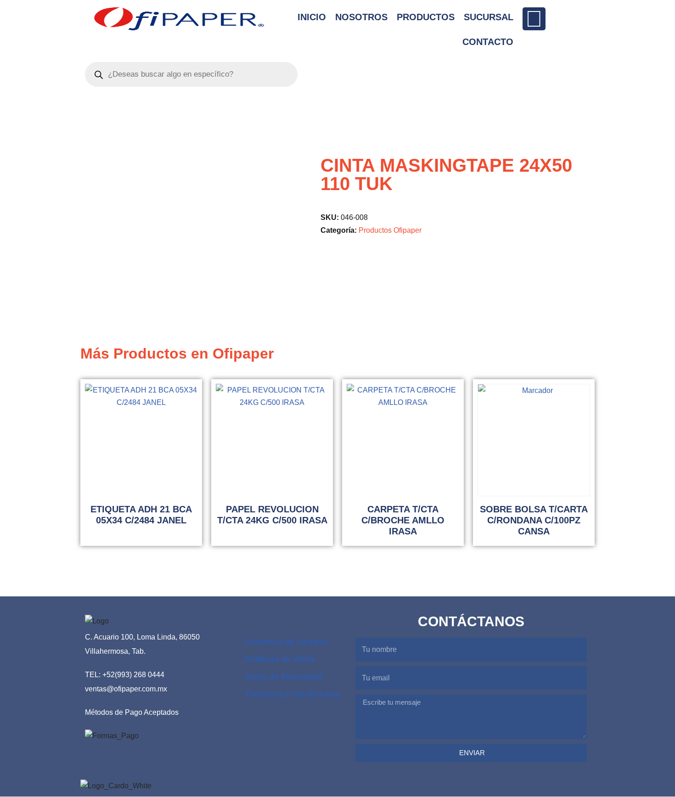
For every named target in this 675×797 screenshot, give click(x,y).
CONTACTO (487, 42)
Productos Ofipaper (390, 230)
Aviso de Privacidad (284, 676)
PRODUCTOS (426, 17)
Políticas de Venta (280, 659)
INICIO (312, 17)
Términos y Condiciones (293, 694)
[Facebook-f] (534, 18)
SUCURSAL (488, 17)
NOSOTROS (361, 17)
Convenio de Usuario (286, 641)
